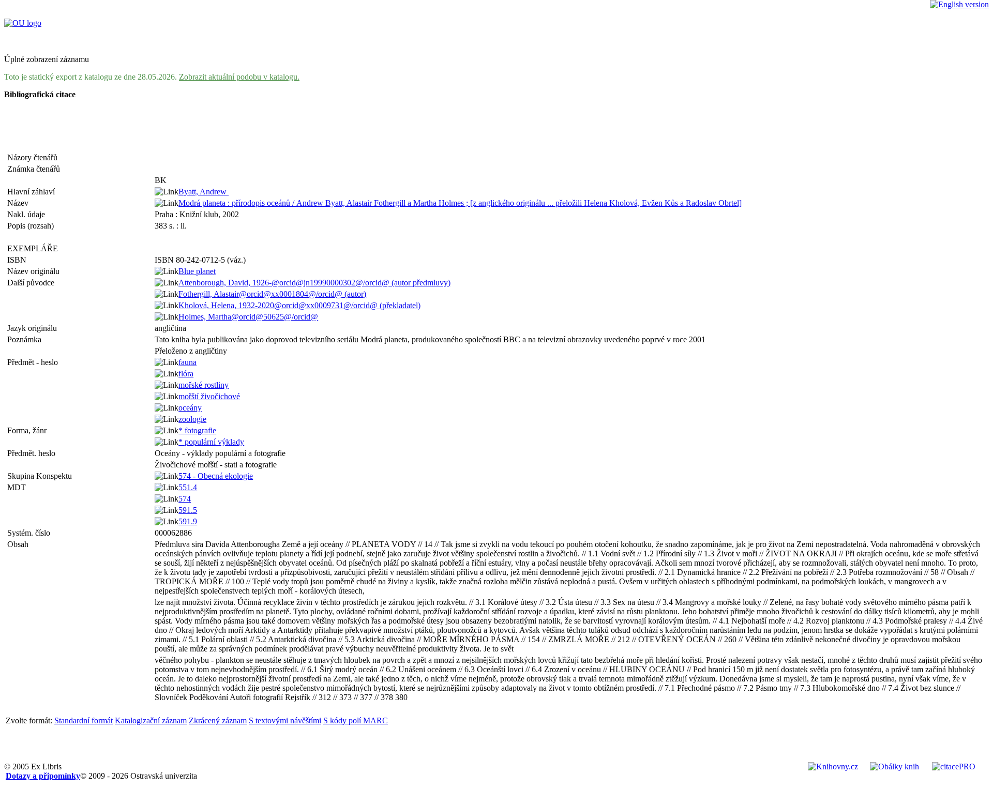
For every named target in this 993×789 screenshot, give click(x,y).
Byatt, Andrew (203, 191)
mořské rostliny (203, 385)
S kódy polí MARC (355, 720)
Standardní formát (83, 720)
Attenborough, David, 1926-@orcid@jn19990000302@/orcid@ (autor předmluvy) (314, 282)
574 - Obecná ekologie (215, 476)
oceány (190, 407)
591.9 (187, 521)
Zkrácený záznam (218, 720)
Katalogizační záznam (151, 720)
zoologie (192, 419)
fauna (187, 362)
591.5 (187, 510)
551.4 (187, 487)
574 (184, 498)
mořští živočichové (209, 396)
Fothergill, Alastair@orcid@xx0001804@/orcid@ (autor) (272, 294)
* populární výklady (211, 441)
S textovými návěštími (285, 720)
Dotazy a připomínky (43, 775)
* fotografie (197, 430)
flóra (185, 373)
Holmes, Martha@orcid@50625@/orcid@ (248, 316)
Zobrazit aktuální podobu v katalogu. (239, 76)
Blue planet (197, 271)
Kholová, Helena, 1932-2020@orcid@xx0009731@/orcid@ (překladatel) (299, 305)
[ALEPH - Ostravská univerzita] (22, 23)
